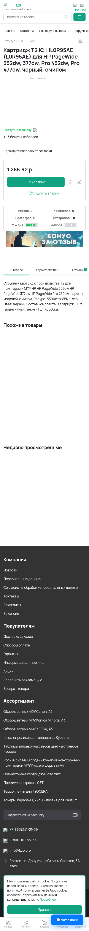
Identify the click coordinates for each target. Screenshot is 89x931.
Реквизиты (12, 604)
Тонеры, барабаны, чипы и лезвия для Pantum (40, 800)
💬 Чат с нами (67, 920)
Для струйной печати (54, 31)
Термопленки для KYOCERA (25, 791)
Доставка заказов (18, 636)
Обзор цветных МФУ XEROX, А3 (28, 728)
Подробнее (48, 899)
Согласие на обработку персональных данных (40, 587)
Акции (8, 671)
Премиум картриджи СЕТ (23, 782)
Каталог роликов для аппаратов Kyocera (36, 737)
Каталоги (27, 31)
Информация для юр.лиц (23, 662)
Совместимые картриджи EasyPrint (31, 774)
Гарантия (10, 653)
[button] (79, 17)
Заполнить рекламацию (22, 679)
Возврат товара (16, 688)
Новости (10, 570)
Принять (44, 909)
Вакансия (11, 613)
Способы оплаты (16, 645)
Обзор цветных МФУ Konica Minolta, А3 (34, 720)
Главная (9, 31)
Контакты (11, 596)
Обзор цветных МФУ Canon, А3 (27, 711)
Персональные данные (22, 578)
